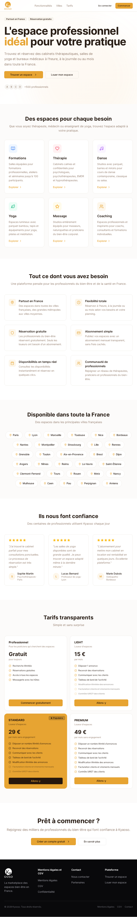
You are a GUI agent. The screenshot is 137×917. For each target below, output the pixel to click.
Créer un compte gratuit (51, 841)
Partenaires (78, 882)
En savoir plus (92, 841)
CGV (40, 886)
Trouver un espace (21, 74)
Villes (59, 5)
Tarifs (69, 5)
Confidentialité (46, 891)
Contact (129, 906)
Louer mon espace (62, 74)
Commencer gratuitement (36, 702)
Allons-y (101, 702)
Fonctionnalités (43, 5)
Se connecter (105, 5)
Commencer (124, 5)
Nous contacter (80, 876)
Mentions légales (47, 880)
